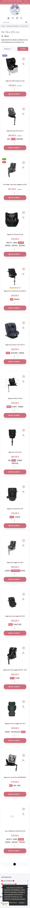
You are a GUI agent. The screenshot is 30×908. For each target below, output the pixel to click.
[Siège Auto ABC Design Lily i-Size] (23, 64)
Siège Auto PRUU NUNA (15, 398)
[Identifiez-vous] (8, 18)
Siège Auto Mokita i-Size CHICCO (15, 344)
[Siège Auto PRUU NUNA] (23, 381)
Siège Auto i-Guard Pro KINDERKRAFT (15, 777)
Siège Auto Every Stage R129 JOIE (15, 616)
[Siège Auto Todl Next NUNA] (23, 217)
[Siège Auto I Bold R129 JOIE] (23, 491)
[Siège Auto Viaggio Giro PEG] (23, 545)
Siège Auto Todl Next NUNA (15, 234)
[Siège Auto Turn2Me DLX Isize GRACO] (23, 274)
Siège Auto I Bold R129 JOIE (15, 508)
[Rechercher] (26, 22)
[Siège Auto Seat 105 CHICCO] (23, 114)
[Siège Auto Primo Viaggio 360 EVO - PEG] (23, 653)
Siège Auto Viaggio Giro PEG (15, 562)
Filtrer (22, 49)
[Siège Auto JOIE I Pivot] (23, 435)
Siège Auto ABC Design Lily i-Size (15, 81)
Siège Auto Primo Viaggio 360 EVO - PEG (15, 670)
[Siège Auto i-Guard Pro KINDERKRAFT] (23, 760)
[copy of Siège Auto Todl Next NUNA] (23, 814)
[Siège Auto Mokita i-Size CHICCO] (23, 328)
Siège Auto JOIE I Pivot (15, 452)
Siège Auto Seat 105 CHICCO (15, 131)
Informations (6, 877)
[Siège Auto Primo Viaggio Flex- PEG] (23, 706)
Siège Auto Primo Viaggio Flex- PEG (15, 723)
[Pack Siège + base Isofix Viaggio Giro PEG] (23, 167)
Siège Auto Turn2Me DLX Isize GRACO (15, 291)
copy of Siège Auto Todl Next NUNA (15, 831)
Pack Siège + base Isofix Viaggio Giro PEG (15, 184)
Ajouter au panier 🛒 (15, 94)
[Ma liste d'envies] (13, 18)
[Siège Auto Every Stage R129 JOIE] (23, 599)
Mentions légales (12, 902)
